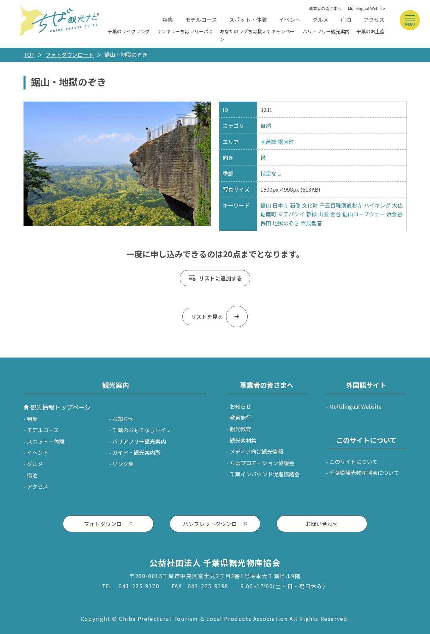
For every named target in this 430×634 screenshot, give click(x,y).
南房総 (268, 142)
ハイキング (377, 205)
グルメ (320, 19)
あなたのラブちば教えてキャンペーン (257, 35)
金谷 (335, 214)
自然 (265, 125)
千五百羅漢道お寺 (340, 205)
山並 (323, 214)
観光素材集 (243, 440)
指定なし (271, 173)
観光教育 (240, 429)
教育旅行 (240, 417)
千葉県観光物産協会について (364, 473)
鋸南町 (286, 142)
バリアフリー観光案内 (326, 31)
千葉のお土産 (370, 31)
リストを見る (207, 316)
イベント (289, 19)
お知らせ (123, 419)
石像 (295, 205)
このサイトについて (353, 461)
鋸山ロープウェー (363, 214)
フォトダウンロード (69, 54)
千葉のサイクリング (129, 31)
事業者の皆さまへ (325, 8)
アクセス (374, 19)
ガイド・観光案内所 (136, 452)
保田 (265, 223)
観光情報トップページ (60, 407)
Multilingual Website (366, 8)
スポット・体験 (248, 19)
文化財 (310, 205)
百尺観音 (311, 223)
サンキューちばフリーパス (185, 31)
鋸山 (265, 205)
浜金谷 (394, 214)
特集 (167, 19)
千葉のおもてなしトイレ (141, 430)
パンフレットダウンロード (215, 524)
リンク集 (123, 464)
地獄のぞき (285, 223)
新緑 (311, 214)
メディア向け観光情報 (256, 451)
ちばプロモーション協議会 (262, 463)
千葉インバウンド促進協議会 (265, 474)
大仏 (397, 205)
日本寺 (280, 205)
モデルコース (201, 19)
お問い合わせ (322, 524)
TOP (29, 54)
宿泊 (346, 19)
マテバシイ (291, 214)
